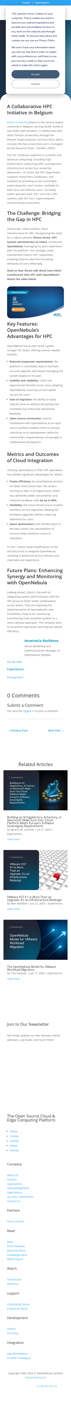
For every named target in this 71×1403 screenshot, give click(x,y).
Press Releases (16, 1246)
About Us (12, 1175)
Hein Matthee (19, 903)
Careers (12, 1179)
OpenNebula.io (35, 1377)
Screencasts (14, 1279)
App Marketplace (17, 1353)
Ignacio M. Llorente (22, 829)
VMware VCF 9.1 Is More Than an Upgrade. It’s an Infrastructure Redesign (34, 898)
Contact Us (13, 1201)
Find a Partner (15, 1221)
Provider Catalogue (18, 1358)
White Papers (15, 1259)
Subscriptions (42, 2)
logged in (28, 711)
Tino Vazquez (19, 973)
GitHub (11, 1329)
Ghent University (17, 122)
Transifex (12, 1333)
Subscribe (19, 1050)
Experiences (15, 669)
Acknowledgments (18, 1188)
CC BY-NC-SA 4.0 (47, 1386)
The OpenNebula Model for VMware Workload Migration (31, 968)
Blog (9, 1241)
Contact (26, 2)
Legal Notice (14, 1192)
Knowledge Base (17, 1255)
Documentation (16, 1250)
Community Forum (18, 1304)
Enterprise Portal (17, 1308)
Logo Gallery (14, 1184)
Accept (35, 74)
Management (15, 677)
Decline (35, 83)
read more (13, 839)
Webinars (13, 1284)
